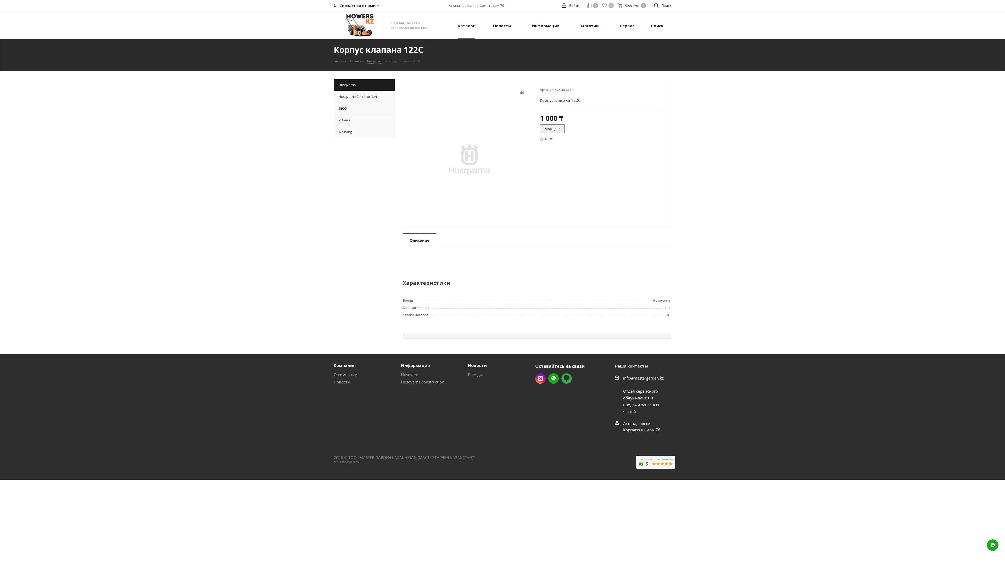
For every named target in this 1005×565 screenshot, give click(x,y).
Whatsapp (553, 378)
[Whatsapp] (992, 545)
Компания (345, 365)
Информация (415, 365)
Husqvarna (411, 374)
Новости (342, 382)
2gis (566, 378)
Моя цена (552, 128)
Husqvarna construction (422, 382)
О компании (346, 374)
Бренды (475, 374)
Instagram (540, 378)
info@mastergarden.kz (643, 378)
